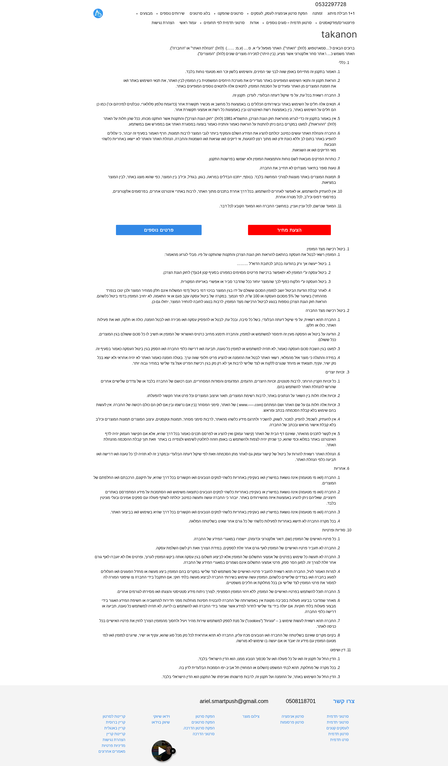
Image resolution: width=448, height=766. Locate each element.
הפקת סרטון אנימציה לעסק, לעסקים (279, 13)
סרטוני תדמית (338, 716)
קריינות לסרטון (114, 716)
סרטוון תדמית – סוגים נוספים (289, 22)
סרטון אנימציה (293, 716)
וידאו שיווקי (161, 716)
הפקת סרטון (205, 716)
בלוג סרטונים (200, 13)
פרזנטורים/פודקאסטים (337, 22)
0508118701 (301, 701)
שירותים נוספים (172, 13)
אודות (254, 22)
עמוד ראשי (187, 22)
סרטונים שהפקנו (230, 13)
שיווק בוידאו (161, 722)
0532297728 (330, 4)
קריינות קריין (115, 734)
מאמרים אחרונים (111, 751)
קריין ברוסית (115, 722)
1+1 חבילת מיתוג (341, 13)
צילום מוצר (250, 716)
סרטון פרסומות (292, 722)
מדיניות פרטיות (113, 746)
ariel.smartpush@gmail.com (234, 701)
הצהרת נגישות (163, 22)
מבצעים (146, 13)
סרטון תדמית (338, 734)
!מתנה (317, 13)
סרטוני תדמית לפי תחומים (224, 22)
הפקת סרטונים (203, 722)
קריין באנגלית (114, 728)
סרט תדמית (339, 740)
